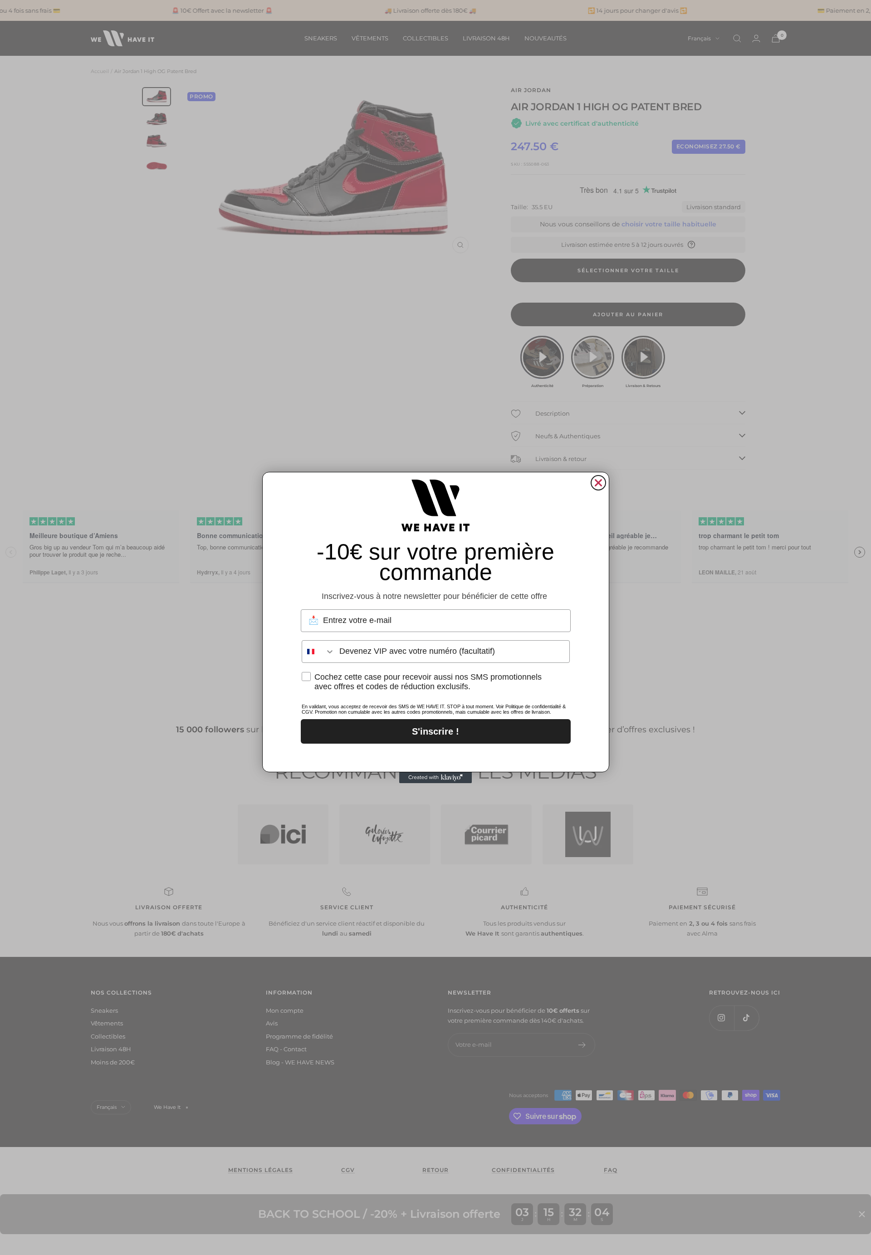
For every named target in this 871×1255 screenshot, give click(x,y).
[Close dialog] (598, 483)
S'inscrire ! (435, 731)
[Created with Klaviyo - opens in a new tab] (435, 777)
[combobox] (318, 651)
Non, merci (435, 756)
